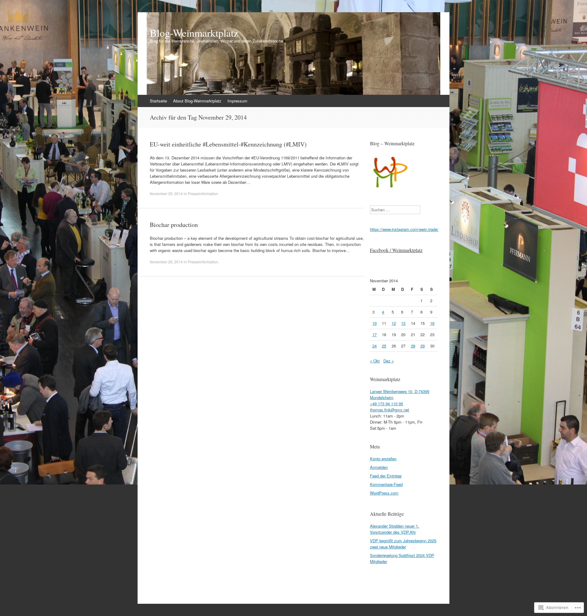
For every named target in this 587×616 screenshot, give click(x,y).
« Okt (375, 361)
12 (394, 323)
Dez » (388, 361)
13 (403, 323)
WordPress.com (384, 493)
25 (384, 346)
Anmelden (379, 467)
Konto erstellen (383, 459)
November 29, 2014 (166, 193)
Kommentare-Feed (386, 484)
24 (374, 346)
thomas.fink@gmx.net (389, 410)
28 (413, 346)
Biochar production (174, 225)
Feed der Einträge (385, 476)
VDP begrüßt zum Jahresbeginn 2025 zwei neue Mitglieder (403, 544)
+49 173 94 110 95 (386, 403)
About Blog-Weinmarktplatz (197, 101)
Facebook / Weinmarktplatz (396, 250)
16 (432, 323)
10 (374, 323)
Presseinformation (203, 193)
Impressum (237, 101)
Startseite (158, 101)
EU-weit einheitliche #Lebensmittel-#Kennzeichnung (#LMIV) (228, 144)
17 (374, 334)
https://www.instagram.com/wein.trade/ (404, 229)
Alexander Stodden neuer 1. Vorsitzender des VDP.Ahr (394, 529)
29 (422, 346)
